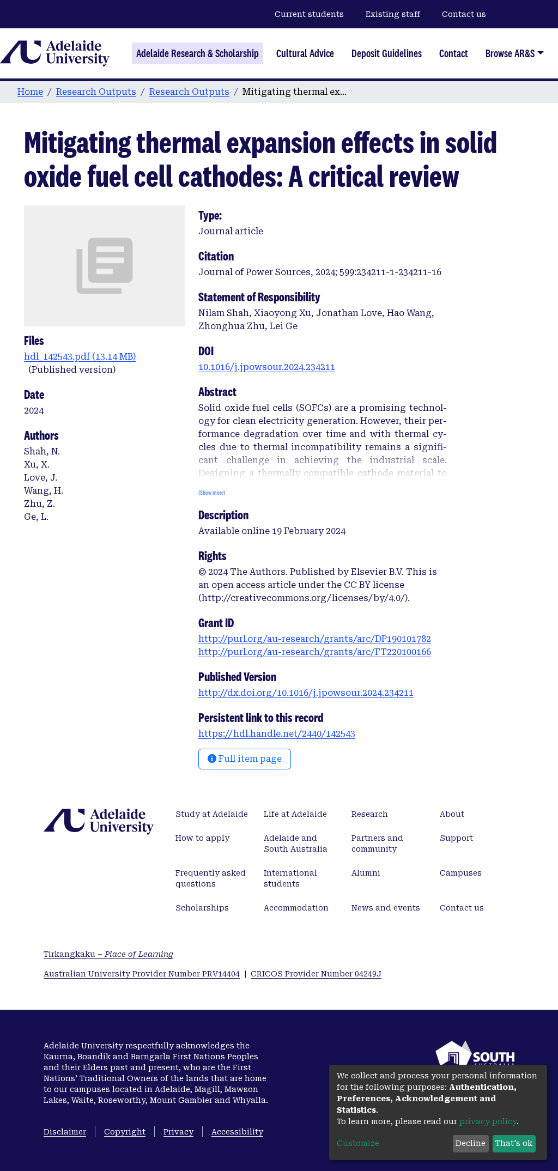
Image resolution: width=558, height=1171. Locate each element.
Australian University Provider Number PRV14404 (142, 973)
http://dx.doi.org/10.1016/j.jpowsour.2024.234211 (306, 693)
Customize (358, 1143)
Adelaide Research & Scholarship (197, 53)
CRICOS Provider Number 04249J (316, 973)
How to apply (202, 838)
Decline (471, 1143)
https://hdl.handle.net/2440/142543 (276, 734)
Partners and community (377, 843)
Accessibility (237, 1131)
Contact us (464, 14)
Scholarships (202, 907)
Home (30, 92)
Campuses (461, 873)
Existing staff (393, 14)
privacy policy (488, 1121)
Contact (453, 53)
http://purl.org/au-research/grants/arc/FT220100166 (314, 652)
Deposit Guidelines (386, 53)
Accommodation (296, 907)
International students (290, 878)
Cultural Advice (305, 53)
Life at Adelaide (295, 814)
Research (369, 814)
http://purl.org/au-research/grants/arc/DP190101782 (314, 639)
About (452, 814)
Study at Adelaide (211, 814)
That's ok (513, 1143)
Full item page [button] (249, 759)
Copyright (124, 1131)
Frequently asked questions (210, 878)
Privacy (178, 1131)
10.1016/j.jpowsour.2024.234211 (266, 367)
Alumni (365, 873)
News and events (385, 907)
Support (456, 838)
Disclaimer (65, 1131)
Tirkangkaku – (108, 954)
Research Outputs (96, 92)
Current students (309, 14)
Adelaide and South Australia (295, 843)
